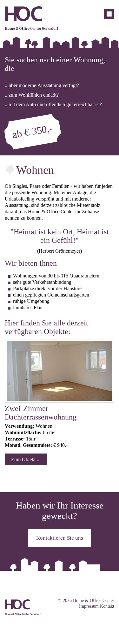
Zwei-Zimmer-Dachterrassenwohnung (40, 412)
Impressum (89, 606)
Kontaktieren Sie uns (59, 538)
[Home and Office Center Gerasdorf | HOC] (31, 28)
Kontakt (107, 606)
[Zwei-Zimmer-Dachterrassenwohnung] (59, 400)
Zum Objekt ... (26, 459)
